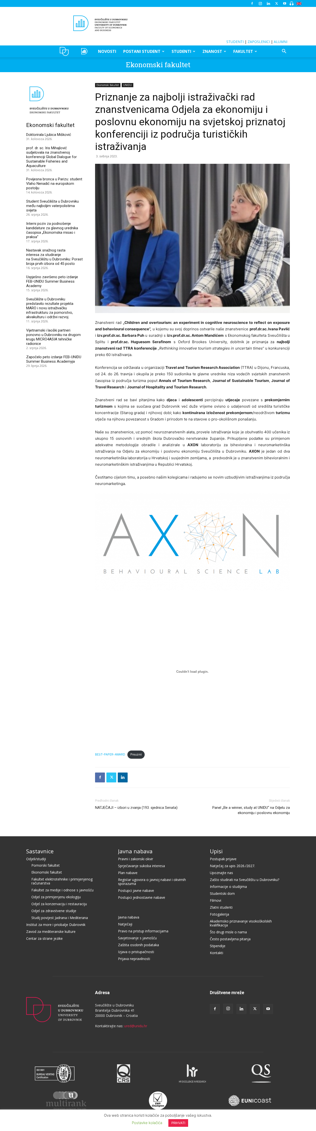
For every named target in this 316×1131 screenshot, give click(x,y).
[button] (284, 51)
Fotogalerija (219, 914)
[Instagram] (260, 3)
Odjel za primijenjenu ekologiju (56, 897)
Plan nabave (128, 872)
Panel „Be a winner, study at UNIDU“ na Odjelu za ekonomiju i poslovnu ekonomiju (251, 810)
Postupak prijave (223, 859)
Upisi (216, 851)
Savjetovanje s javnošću (137, 938)
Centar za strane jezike (44, 938)
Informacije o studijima (228, 886)
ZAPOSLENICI (259, 41)
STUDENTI (235, 41)
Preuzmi (136, 754)
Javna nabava (135, 851)
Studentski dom (222, 893)
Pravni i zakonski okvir (135, 859)
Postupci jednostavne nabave (141, 897)
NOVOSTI (107, 51)
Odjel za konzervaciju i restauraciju (59, 903)
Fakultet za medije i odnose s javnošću (62, 890)
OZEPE (85, 51)
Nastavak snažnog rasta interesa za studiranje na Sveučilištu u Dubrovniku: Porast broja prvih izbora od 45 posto (54, 257)
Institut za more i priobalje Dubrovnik (55, 924)
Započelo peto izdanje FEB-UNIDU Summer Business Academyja (53, 359)
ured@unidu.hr (135, 1026)
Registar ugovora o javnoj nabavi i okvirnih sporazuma (152, 881)
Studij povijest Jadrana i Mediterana (59, 917)
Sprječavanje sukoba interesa (141, 865)
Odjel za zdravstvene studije (53, 910)
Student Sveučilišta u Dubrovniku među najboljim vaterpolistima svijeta (52, 205)
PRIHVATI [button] (178, 1123)
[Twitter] (276, 3)
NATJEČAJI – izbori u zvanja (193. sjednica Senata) (136, 807)
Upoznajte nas (221, 872)
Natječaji (125, 924)
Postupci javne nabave (136, 890)
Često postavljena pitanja (230, 939)
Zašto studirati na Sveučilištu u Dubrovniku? (244, 879)
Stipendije (217, 945)
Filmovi (215, 900)
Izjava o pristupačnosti (136, 951)
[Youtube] (284, 3)
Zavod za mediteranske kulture (51, 931)
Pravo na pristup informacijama (143, 931)
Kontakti (216, 952)
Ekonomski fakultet (158, 64)
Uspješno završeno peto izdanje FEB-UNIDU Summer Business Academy (52, 281)
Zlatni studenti (221, 907)
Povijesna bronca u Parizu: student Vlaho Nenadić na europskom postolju (54, 183)
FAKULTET (243, 51)
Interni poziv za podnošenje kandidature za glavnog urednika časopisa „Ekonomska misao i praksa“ (52, 230)
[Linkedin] (268, 3)
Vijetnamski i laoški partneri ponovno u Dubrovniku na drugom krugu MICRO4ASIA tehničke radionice (53, 337)
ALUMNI (280, 41)
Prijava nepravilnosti (134, 958)
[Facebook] (252, 3)
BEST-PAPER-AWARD (110, 754)
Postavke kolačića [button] (147, 1122)
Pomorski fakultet (45, 865)
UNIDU (65, 51)
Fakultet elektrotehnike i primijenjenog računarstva (62, 881)
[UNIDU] (158, 23)
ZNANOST (212, 51)
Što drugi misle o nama (228, 932)
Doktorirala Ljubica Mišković (48, 134)
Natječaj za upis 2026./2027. (232, 865)
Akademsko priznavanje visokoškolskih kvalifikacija (241, 923)
